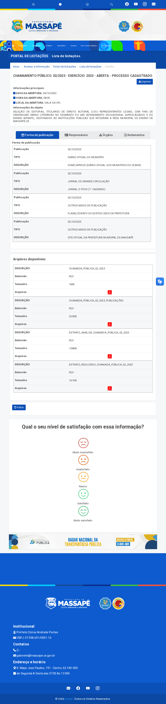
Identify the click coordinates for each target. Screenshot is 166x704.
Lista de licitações (90, 66)
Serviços (73, 46)
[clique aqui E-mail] (68, 688)
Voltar (20, 407)
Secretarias (61, 46)
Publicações (106, 46)
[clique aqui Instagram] (97, 688)
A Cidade (49, 46)
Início (16, 66)
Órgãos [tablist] (107, 135)
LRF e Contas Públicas (89, 46)
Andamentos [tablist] (136, 135)
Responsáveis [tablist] (78, 135)
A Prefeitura (22, 46)
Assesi (69, 698)
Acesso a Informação (37, 66)
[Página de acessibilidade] (87, 4)
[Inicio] (13, 46)
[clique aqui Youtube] (88, 688)
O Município (36, 46)
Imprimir (146, 81)
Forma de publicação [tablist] (38, 135)
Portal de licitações (64, 66)
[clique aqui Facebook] (78, 688)
